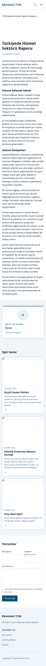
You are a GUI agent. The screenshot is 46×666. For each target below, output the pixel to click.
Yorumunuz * (7, 566)
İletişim (5, 645)
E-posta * (30, 553)
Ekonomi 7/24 (11, 4)
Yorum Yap (10, 598)
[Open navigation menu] (41, 4)
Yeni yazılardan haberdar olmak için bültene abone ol (24, 590)
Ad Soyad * (7, 551)
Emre (8, 328)
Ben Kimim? (7, 635)
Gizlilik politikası (9, 640)
